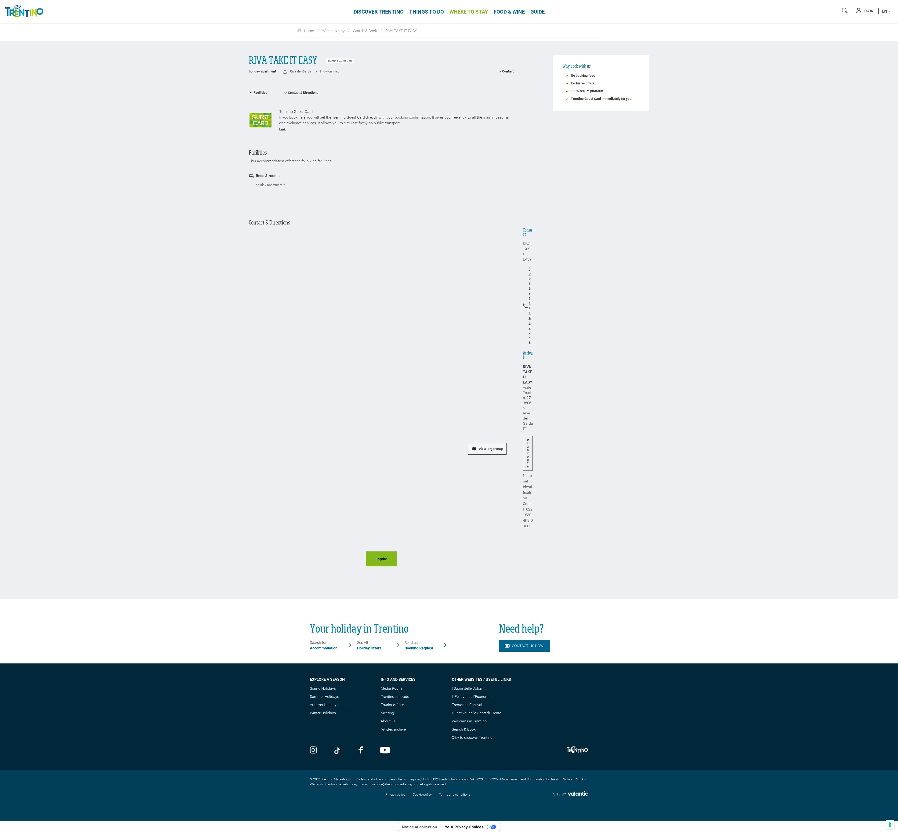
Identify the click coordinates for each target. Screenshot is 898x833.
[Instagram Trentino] (313, 750)
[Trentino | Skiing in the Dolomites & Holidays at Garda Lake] (23, 11)
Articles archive (393, 729)
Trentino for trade (395, 696)
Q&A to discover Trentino (472, 737)
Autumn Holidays (324, 705)
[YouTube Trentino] (385, 750)
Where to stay (468, 12)
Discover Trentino (379, 12)
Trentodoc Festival (467, 705)
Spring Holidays (323, 688)
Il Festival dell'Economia (472, 696)
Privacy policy (395, 794)
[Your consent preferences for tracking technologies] (889, 824)
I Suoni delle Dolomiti (469, 688)
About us (388, 721)
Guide (537, 12)
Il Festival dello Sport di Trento (476, 713)
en (885, 11)
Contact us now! (528, 646)
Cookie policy (422, 794)
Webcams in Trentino (469, 721)
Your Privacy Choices (464, 827)
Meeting (387, 713)
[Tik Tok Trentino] (337, 750)
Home (309, 31)
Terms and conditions (454, 794)
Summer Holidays (324, 696)
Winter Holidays (323, 713)
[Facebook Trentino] (360, 750)
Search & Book (365, 31)
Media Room (391, 688)
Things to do (426, 12)
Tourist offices (392, 705)
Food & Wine (509, 12)
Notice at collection (419, 827)
